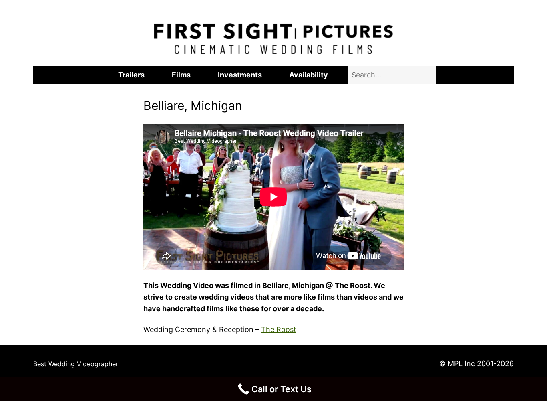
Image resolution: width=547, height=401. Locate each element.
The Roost (278, 329)
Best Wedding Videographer (75, 364)
